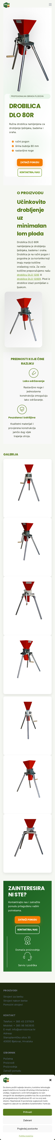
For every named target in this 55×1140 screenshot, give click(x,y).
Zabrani (27, 1120)
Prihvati (27, 1112)
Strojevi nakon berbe (15, 1000)
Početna (8, 1058)
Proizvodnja (10, 1066)
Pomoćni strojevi (13, 1004)
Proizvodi (8, 1062)
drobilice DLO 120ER (29, 278)
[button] (50, 1080)
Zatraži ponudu (12, 1070)
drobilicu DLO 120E (28, 274)
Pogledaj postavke (27, 1128)
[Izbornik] (50, 4)
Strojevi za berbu (13, 996)
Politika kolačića (26, 1136)
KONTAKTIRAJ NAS (30, 172)
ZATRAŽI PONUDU (29, 162)
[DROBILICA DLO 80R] (29, 482)
